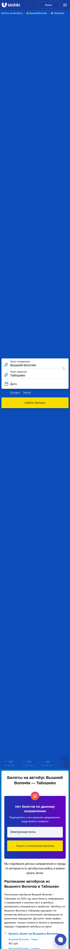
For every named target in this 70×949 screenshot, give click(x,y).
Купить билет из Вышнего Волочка (34, 933)
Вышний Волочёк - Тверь (23, 939)
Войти (48, 5)
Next (67, 763)
